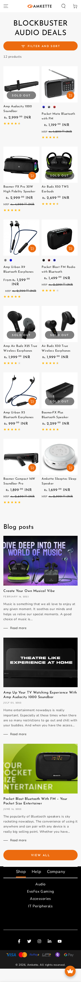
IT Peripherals (40, 906)
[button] (63, 6)
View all (40, 855)
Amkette (32, 965)
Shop (21, 871)
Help (36, 871)
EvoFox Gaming (40, 891)
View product (70, 95)
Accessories (40, 898)
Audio (40, 884)
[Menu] (6, 6)
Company (56, 871)
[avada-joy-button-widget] (70, 971)
